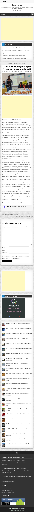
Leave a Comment (27, 71)
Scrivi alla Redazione (7, 490)
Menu (4, 1)
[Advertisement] (17, 29)
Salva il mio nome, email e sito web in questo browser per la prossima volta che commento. (15, 257)
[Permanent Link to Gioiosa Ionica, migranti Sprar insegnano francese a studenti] (17, 84)
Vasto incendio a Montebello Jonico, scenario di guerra (15, 50)
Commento (5, 230)
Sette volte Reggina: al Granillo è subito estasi (13, 47)
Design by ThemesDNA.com (17, 510)
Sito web (4, 252)
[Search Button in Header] (32, 14)
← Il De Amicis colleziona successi (9, 214)
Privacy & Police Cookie (8, 492)
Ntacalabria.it (17, 5)
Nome (4, 247)
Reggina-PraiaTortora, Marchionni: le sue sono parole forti (16, 53)
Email (4, 250)
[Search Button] (17, 453)
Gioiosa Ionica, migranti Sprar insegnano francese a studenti (17, 67)
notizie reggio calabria (17, 202)
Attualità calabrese (13, 63)
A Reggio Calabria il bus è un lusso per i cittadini (14, 58)
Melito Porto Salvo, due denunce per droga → (21, 216)
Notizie (9, 202)
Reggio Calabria (22, 63)
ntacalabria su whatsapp (8, 481)
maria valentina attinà (8, 71)
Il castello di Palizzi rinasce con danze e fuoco (13, 55)
